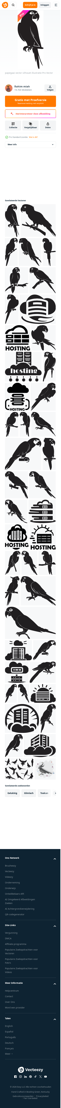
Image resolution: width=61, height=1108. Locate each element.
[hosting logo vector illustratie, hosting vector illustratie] (23, 373)
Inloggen (45, 5)
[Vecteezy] (5, 5)
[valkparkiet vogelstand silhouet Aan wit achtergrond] (19, 1033)
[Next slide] (49, 1080)
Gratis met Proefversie (30, 101)
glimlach (28, 1080)
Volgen (50, 90)
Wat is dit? (33, 137)
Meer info (12, 144)
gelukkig (12, 1080)
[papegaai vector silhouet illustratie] (12, 220)
